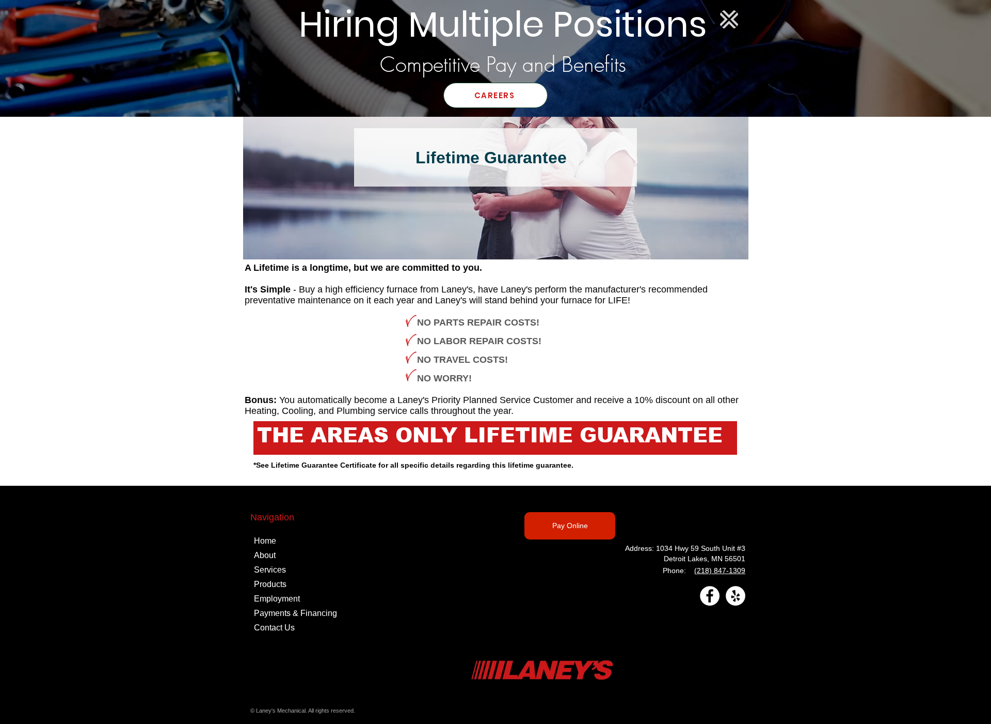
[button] (729, 19)
